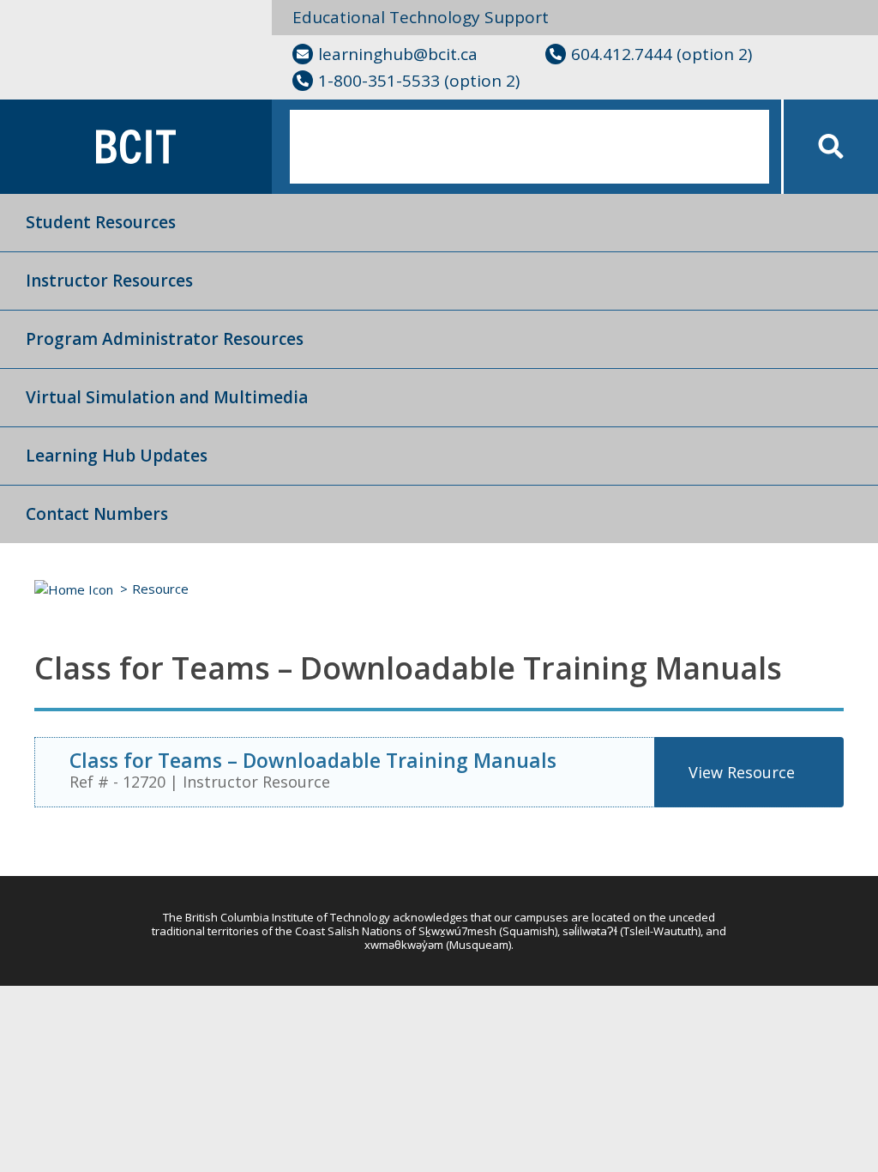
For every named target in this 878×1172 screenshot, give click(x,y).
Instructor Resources (109, 280)
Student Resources (101, 222)
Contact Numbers (97, 514)
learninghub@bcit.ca (398, 54)
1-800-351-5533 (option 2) (419, 80)
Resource (160, 588)
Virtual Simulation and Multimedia (167, 397)
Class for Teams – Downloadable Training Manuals (312, 760)
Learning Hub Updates (116, 455)
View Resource (742, 772)
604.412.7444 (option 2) (661, 54)
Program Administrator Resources (165, 339)
